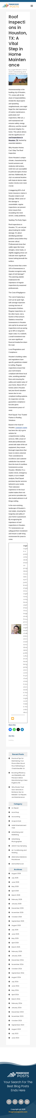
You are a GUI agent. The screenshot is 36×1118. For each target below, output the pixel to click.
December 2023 (18, 1012)
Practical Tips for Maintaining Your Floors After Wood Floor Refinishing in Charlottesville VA (18, 763)
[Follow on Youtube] (21, 1101)
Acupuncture (16, 821)
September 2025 (18, 921)
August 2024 (16, 977)
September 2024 (18, 973)
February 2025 (17, 951)
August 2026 (16, 873)
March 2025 (16, 947)
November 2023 (17, 1016)
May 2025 (15, 938)
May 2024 (15, 990)
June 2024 (15, 986)
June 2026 (15, 882)
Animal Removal (18, 864)
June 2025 (15, 934)
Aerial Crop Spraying (19, 846)
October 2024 (17, 969)
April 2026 (15, 891)
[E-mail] (12, 719)
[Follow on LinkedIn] (27, 1101)
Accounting (16, 817)
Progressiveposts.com (18, 1112)
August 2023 (16, 1029)
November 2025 (17, 912)
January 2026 (16, 904)
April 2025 (15, 943)
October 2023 (17, 1021)
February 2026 (17, 899)
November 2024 (17, 964)
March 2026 (16, 895)
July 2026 (15, 878)
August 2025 (16, 925)
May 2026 (15, 886)
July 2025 (15, 930)
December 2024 (18, 960)
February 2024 (17, 1003)
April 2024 (15, 995)
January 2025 (16, 956)
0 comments (22, 74)
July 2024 (15, 982)
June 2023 (15, 1038)
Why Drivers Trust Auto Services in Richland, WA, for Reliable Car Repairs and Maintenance (19, 792)
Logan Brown (16, 70)
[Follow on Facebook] (9, 1101)
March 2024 (16, 999)
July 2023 (15, 1033)
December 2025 (18, 908)
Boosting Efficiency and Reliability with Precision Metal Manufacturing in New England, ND (19, 778)
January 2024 (16, 1008)
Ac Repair (15, 808)
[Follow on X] (15, 1101)
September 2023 (18, 1025)
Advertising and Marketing (17, 73)
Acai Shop (15, 812)
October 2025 (17, 917)
